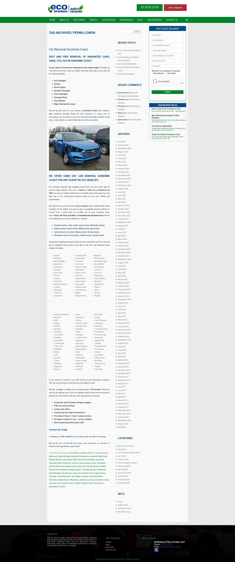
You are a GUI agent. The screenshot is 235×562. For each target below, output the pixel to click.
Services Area (154, 20)
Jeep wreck (73, 225)
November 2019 (124, 293)
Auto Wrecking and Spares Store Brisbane (165, 116)
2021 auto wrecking (126, 446)
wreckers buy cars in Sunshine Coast (94, 480)
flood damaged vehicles (127, 463)
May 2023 (122, 162)
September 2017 (124, 380)
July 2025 (121, 142)
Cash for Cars (111, 550)
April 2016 (122, 427)
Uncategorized (123, 479)
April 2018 (122, 357)
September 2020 (124, 259)
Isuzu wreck (84, 225)
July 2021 (121, 229)
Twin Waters (76, 476)
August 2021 (123, 226)
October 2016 (123, 417)
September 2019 (124, 299)
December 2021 (124, 212)
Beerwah (93, 456)
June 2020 (122, 269)
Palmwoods (54, 470)
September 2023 (124, 148)
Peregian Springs (89, 470)
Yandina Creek (87, 483)
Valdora (85, 476)
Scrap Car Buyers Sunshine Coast (166, 134)
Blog (140, 20)
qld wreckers (74, 453)
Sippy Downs (100, 473)
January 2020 (123, 286)
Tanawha (52, 476)
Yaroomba (98, 483)
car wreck (122, 456)
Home (52, 20)
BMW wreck (84, 228)
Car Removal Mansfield (127, 64)
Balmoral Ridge (64, 456)
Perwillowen (101, 470)
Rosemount (66, 473)
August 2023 (123, 152)
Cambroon (67, 463)
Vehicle (93, 20)
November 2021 (124, 216)
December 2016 (124, 410)
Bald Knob (53, 456)
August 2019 (123, 303)
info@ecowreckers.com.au (171, 546)
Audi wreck (94, 228)
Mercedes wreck (97, 225)
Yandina (77, 483)
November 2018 (124, 333)
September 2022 (124, 185)
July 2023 (121, 155)
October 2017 (123, 377)
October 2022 (123, 182)
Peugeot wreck (60, 225)
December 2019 (124, 289)
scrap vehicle (123, 476)
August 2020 (123, 263)
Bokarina (59, 460)
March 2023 (122, 165)
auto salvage (88, 443)
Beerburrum (85, 456)
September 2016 (124, 420)
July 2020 (121, 266)
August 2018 (123, 343)
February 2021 (123, 242)
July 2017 (121, 387)
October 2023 (123, 145)
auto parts (122, 449)
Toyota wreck (98, 235)
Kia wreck (70, 232)
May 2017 (122, 394)
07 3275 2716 (149, 7)
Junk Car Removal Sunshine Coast (62, 466)
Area (107, 545)
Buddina (91, 460)
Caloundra (100, 460)
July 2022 (121, 192)
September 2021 (124, 222)
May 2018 (122, 353)
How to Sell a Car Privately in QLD (166, 109)
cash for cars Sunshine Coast (84, 463)
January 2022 (123, 209)
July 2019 (121, 306)
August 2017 (123, 383)
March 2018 (122, 360)
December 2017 (124, 370)
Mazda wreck (81, 232)
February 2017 (123, 404)
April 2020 (122, 276)
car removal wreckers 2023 (129, 453)
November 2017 (124, 373)
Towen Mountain (63, 476)
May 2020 (122, 273)
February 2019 (123, 323)
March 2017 (122, 400)
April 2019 (122, 316)
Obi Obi (89, 466)
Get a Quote (175, 7)
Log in (120, 502)
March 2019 (122, 320)
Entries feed (123, 505)
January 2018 (123, 367)
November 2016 (124, 414)
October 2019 (123, 296)
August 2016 (123, 424)
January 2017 (123, 407)
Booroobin (68, 460)
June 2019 (122, 309)
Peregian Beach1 (75, 470)
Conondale (101, 463)
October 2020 (123, 256)
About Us (64, 20)
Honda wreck (59, 232)
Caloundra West (55, 463)
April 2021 (122, 236)
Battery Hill (75, 456)
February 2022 (123, 205)
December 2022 (124, 175)
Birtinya (52, 460)
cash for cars (68, 110)
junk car (60, 193)
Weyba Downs (63, 480)
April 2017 (122, 397)
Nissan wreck (93, 232)
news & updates (124, 466)
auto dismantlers (82, 542)
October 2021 (123, 219)
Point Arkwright (55, 473)
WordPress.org (124, 512)
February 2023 (123, 169)
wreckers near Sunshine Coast (61, 483)
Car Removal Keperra (126, 74)
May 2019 (122, 313)
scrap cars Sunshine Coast (83, 473)
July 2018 (121, 346)
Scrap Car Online (124, 473)
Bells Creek (102, 456)
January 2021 (123, 246)
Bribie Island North (80, 460)
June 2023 (122, 158)
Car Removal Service (58, 71)
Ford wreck (74, 235)
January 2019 (123, 326)
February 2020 (123, 283)
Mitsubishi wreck (61, 235)
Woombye (74, 480)
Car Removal (126, 20)
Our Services (108, 20)
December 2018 (124, 330)
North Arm (81, 466)
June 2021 (122, 232)
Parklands (63, 470)
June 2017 (122, 390)
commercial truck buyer (72, 443)
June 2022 (122, 195)
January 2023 (123, 172)
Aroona (105, 453)
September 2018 (124, 340)
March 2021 (122, 239)
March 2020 (122, 279)
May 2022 (122, 199)
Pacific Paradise (99, 466)
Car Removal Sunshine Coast (68, 49)
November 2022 (124, 179)
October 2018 (123, 336)
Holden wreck (86, 235)
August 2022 (123, 189)
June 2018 (122, 350)
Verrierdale (93, 476)
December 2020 (124, 249)
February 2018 (123, 363)
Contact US (172, 20)
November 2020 (124, 252)
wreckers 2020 (86, 453)
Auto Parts (79, 20)
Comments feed (124, 508)
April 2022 (122, 202)
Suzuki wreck (72, 228)
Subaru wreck (59, 228)
